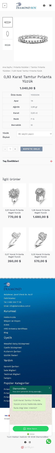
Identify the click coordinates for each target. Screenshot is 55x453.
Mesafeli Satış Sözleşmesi (16, 343)
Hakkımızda (10, 317)
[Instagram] (29, 442)
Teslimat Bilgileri (12, 374)
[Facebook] (25, 442)
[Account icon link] (44, 5)
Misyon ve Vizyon (12, 321)
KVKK (6, 325)
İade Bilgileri (10, 370)
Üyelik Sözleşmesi (13, 347)
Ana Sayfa (7, 67)
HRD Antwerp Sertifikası (16, 328)
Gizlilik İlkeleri (11, 355)
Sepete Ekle (31, 149)
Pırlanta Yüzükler (21, 67)
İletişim (7, 378)
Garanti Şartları (11, 366)
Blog (6, 332)
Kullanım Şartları (12, 351)
